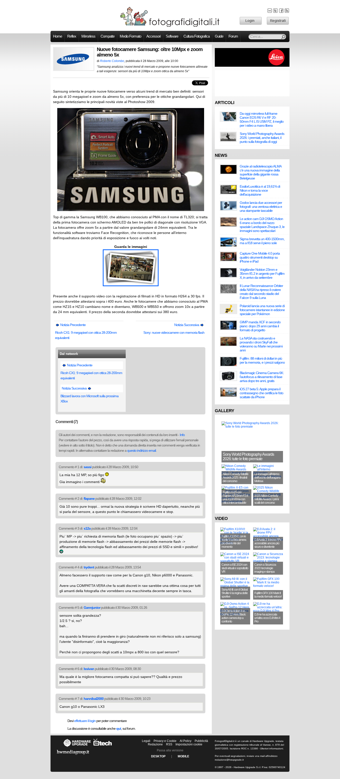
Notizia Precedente (72, 325)
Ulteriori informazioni (271, 748)
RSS (169, 744)
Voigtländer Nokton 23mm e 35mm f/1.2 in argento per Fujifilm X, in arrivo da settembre (262, 273)
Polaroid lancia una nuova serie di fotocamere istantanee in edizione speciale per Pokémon (262, 310)
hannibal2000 (94, 699)
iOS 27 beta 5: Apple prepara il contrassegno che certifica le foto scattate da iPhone (261, 393)
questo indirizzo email (141, 450)
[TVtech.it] (102, 747)
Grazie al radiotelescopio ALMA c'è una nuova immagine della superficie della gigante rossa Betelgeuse (260, 172)
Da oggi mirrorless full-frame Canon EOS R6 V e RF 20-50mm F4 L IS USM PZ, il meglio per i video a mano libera (261, 119)
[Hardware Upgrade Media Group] (73, 755)
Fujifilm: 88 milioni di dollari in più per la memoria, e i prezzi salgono (262, 360)
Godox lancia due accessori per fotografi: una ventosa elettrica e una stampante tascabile (261, 207)
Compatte (107, 36)
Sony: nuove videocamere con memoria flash (173, 332)
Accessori (153, 36)
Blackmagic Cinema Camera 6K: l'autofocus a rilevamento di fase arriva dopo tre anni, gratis (262, 377)
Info (182, 435)
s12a (87, 528)
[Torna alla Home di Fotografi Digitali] (170, 26)
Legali (146, 741)
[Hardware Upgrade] (77, 747)
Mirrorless (88, 36)
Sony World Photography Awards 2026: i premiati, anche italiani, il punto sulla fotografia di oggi (262, 138)
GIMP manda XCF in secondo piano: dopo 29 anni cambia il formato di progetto (260, 326)
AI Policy (185, 741)
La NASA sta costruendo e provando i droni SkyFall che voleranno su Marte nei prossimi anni (261, 344)
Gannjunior (92, 608)
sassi (87, 467)
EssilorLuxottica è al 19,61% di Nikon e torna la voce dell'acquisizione (260, 190)
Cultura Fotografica (196, 36)
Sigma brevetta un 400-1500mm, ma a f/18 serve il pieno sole (262, 241)
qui (118, 728)
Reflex (71, 36)
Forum (233, 36)
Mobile (183, 756)
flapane (89, 499)
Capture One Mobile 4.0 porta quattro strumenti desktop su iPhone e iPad (260, 257)
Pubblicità (201, 741)
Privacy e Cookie (165, 741)
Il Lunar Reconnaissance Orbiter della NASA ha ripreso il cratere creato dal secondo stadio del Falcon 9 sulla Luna (261, 292)
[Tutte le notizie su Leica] (252, 65)
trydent (89, 567)
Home (57, 36)
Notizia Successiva (187, 325)
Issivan (89, 669)
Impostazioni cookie (188, 744)
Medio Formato (130, 36)
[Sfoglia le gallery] (131, 285)
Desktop (158, 756)
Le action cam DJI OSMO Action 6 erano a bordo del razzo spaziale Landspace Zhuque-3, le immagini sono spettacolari (262, 225)
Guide (219, 36)
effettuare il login (85, 721)
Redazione (155, 744)
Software (172, 36)
